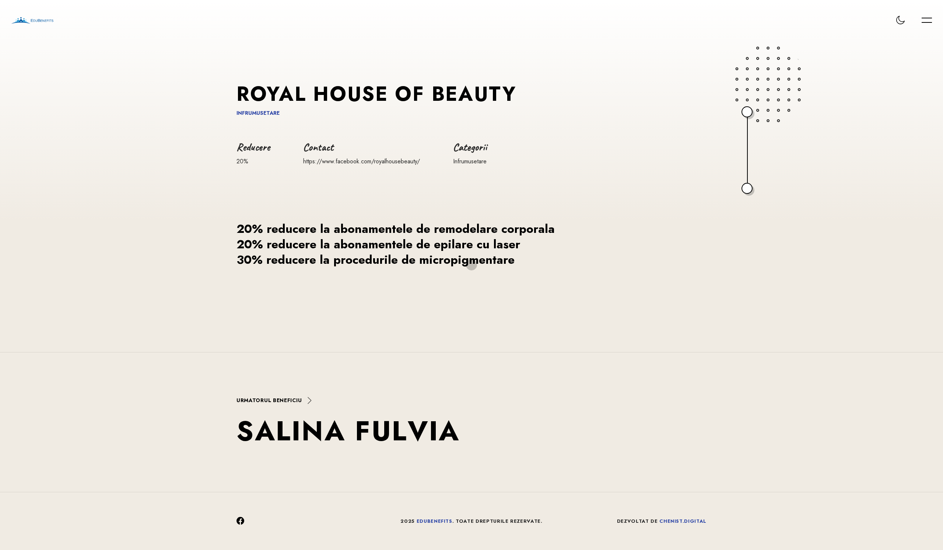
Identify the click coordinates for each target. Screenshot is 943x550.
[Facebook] (240, 521)
